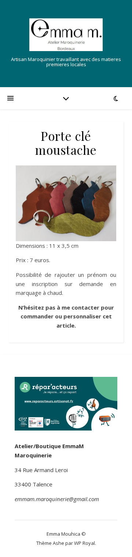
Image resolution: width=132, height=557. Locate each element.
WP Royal (84, 543)
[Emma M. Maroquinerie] (66, 34)
